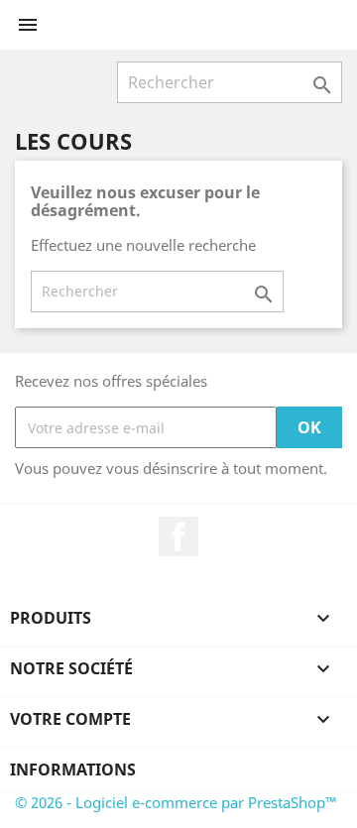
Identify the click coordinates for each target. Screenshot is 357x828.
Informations (73, 769)
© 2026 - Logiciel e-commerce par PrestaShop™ (176, 802)
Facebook (178, 536)
